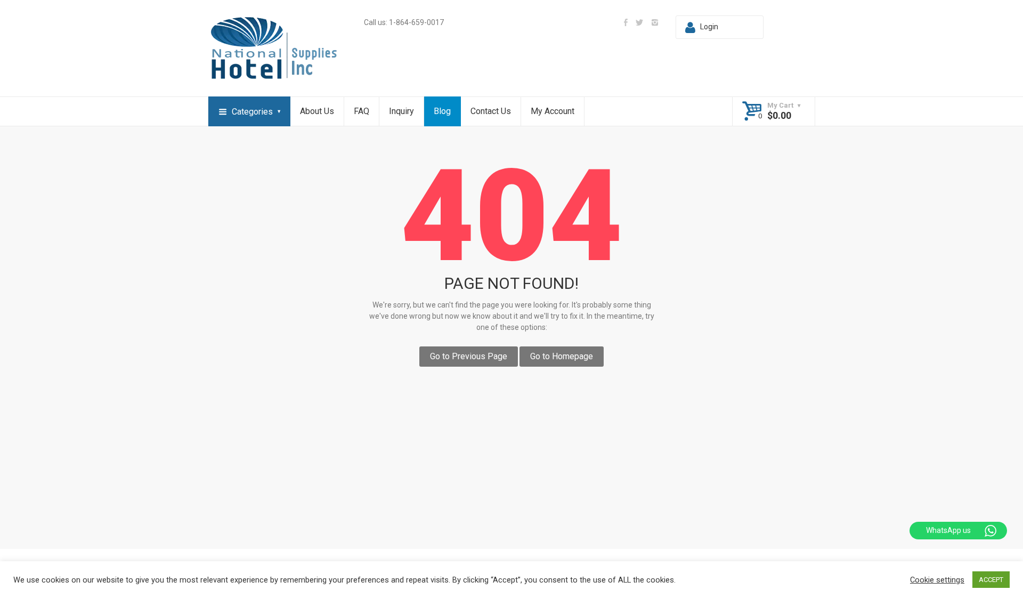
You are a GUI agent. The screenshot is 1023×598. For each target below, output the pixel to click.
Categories (252, 112)
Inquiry (401, 111)
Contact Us (490, 111)
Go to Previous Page (468, 356)
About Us (317, 111)
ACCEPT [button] (991, 580)
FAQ (361, 111)
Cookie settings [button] (937, 580)
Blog (442, 111)
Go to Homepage (561, 356)
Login (709, 26)
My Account (552, 111)
